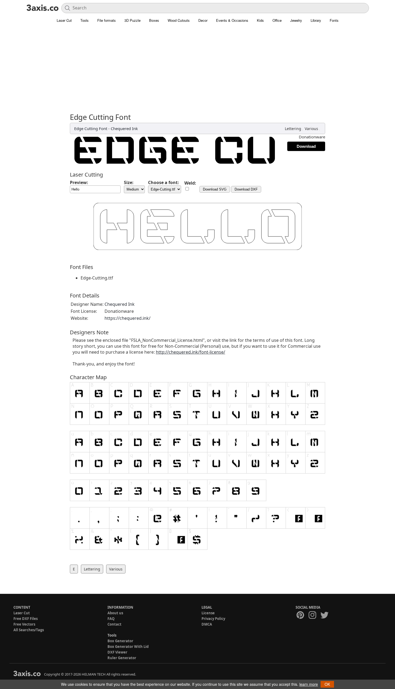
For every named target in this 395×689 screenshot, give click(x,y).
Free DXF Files (25, 618)
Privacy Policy (213, 618)
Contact (114, 624)
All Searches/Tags (28, 629)
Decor (202, 20)
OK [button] (327, 684)
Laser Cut (64, 20)
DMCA (207, 624)
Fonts (334, 20)
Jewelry (296, 20)
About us (115, 613)
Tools (84, 20)
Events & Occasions (232, 20)
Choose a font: (163, 182)
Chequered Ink (124, 128)
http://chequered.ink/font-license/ (190, 352)
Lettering (293, 128)
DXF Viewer (117, 652)
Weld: (190, 183)
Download (306, 146)
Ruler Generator (121, 657)
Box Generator (120, 640)
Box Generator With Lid (128, 646)
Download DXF (246, 189)
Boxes (154, 20)
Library (316, 20)
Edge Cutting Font (90, 128)
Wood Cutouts (179, 20)
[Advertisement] (197, 65)
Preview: (79, 182)
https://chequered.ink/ (127, 318)
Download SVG (215, 189)
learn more (308, 684)
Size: (129, 182)
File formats (106, 20)
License (208, 613)
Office (277, 20)
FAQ (110, 618)
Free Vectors (24, 624)
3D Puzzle (132, 20)
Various (311, 128)
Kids (260, 20)
